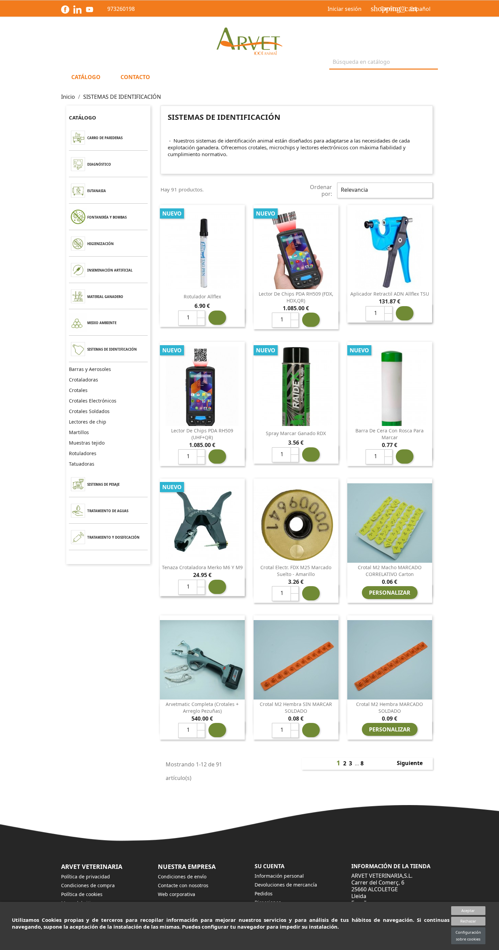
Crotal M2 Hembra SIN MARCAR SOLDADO (296, 707)
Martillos (79, 432)
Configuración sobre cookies (468, 936)
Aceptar (468, 910)
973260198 (116, 9)
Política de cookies (82, 894)
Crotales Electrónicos (92, 400)
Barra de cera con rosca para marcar (389, 434)
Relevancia (384, 190)
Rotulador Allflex (202, 296)
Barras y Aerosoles (90, 369)
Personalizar (389, 592)
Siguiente (413, 764)
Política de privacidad (85, 876)
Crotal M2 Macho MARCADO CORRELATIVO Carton (390, 570)
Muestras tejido (87, 443)
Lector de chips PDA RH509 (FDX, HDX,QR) (296, 297)
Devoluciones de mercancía (286, 884)
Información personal (279, 876)
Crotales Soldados (89, 411)
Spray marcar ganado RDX (296, 433)
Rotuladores (82, 453)
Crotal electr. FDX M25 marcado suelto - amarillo (295, 570)
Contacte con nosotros (183, 885)
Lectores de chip (87, 421)
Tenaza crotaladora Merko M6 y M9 (202, 567)
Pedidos (264, 893)
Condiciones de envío (182, 876)
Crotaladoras (83, 379)
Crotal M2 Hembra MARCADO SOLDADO (389, 707)
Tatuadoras (81, 464)
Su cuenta (269, 866)
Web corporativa (176, 894)
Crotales (78, 390)
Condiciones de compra (88, 885)
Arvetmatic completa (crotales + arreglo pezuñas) (202, 707)
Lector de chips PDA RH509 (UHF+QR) (202, 434)
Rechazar (468, 921)
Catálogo (82, 117)
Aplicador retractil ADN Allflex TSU (389, 294)
